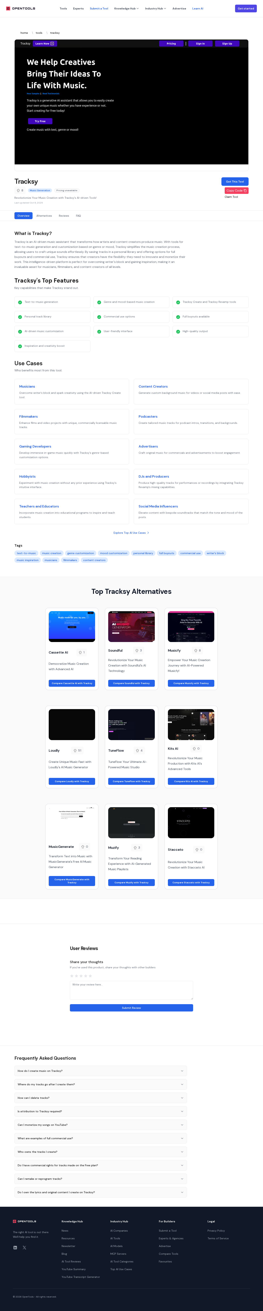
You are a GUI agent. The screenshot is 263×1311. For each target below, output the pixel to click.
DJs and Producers (154, 476)
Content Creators (153, 386)
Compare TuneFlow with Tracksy (131, 781)
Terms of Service (218, 1238)
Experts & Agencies (171, 1238)
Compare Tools (168, 1253)
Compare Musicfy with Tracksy (191, 683)
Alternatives (44, 215)
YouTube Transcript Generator (81, 1277)
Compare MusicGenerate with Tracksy (71, 881)
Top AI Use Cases (121, 1269)
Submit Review (131, 1008)
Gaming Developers (35, 446)
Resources (68, 1238)
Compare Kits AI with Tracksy (191, 781)
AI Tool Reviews (71, 1261)
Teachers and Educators (39, 506)
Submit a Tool (99, 8)
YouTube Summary (74, 1269)
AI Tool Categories (121, 1261)
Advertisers (148, 446)
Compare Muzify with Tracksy (131, 882)
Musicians (27, 386)
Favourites (165, 1261)
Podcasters (148, 416)
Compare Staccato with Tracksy (191, 882)
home (24, 32)
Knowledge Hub (125, 8)
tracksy (55, 32)
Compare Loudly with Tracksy (72, 781)
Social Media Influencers (158, 506)
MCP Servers (118, 1253)
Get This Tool (235, 181)
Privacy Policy (216, 1230)
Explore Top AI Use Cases (130, 532)
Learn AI (197, 8)
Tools (63, 8)
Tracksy (26, 181)
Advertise (179, 8)
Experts (78, 8)
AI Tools (115, 1238)
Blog (64, 1253)
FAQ (78, 215)
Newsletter (68, 1246)
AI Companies (119, 1230)
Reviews (64, 215)
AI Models (116, 1246)
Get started (246, 8)
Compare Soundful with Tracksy (131, 683)
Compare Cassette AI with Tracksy (72, 683)
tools (39, 32)
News (65, 1230)
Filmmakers (28, 416)
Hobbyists (27, 476)
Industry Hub (154, 8)
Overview (23, 215)
